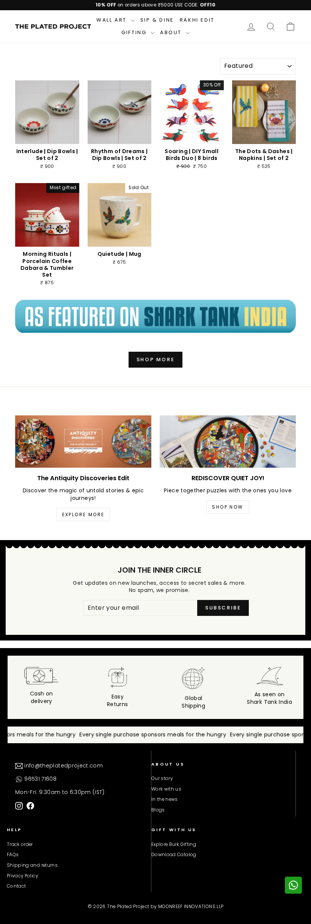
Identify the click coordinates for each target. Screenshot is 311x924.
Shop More (155, 359)
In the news (164, 799)
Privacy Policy (22, 876)
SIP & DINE (157, 19)
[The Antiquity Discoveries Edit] (83, 441)
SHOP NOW (227, 507)
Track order (20, 844)
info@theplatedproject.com (63, 765)
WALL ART (112, 19)
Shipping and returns (32, 865)
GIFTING (135, 32)
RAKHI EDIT (197, 19)
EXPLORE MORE (83, 514)
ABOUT (172, 32)
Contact (16, 886)
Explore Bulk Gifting (173, 844)
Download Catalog (173, 855)
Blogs (158, 810)
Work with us (166, 789)
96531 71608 (40, 779)
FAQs (13, 855)
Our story (162, 778)
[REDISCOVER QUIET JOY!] (228, 441)
